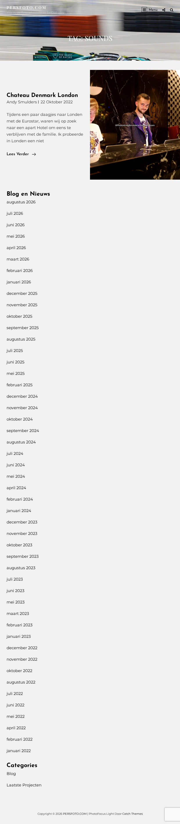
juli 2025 (15, 350)
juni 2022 (15, 705)
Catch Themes (132, 813)
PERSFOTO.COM (27, 7)
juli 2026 (15, 213)
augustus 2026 (21, 202)
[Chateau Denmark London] (135, 125)
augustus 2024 (21, 442)
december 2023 (22, 522)
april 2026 (16, 247)
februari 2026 (20, 270)
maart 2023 (18, 613)
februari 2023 (19, 625)
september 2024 (23, 430)
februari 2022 (19, 739)
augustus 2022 (21, 682)
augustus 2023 (21, 567)
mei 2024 (16, 476)
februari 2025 (19, 385)
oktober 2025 (19, 316)
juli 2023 (15, 579)
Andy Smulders (22, 102)
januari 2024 (19, 510)
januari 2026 (19, 282)
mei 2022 (16, 716)
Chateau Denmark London (42, 95)
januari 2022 (19, 750)
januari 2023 (19, 636)
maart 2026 (18, 259)
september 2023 (23, 556)
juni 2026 (16, 224)
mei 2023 (16, 602)
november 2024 (22, 407)
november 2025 (22, 305)
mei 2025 (16, 373)
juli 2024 (15, 453)
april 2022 (16, 728)
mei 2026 (16, 236)
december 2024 (22, 396)
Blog (11, 773)
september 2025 (23, 327)
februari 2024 (20, 499)
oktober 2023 (19, 545)
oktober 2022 (19, 670)
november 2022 (22, 659)
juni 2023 (15, 590)
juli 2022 (15, 693)
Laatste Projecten (24, 785)
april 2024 (16, 487)
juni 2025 (15, 362)
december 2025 (22, 293)
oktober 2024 (20, 419)
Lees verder (21, 155)
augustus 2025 (21, 339)
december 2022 (22, 647)
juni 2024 (16, 465)
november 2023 (22, 533)
